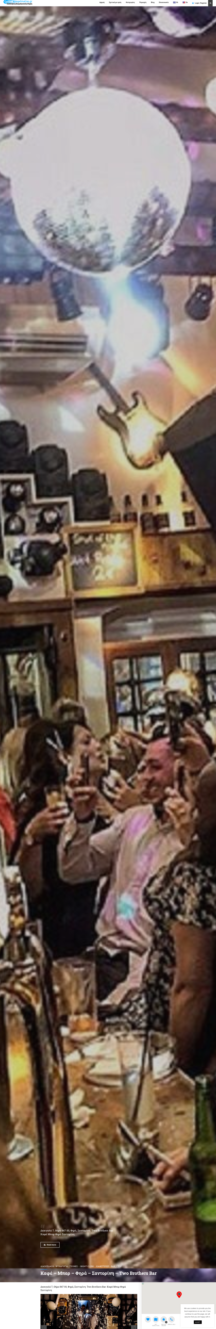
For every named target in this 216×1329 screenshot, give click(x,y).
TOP (120, 1266)
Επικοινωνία (164, 2)
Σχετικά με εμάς (115, 2)
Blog (152, 2)
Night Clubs (87, 1266)
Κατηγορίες (130, 2)
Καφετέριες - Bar (105, 1266)
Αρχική (102, 2)
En (187, 2)
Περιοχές (142, 2)
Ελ (177, 2)
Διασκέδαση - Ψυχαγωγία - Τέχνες (59, 1266)
